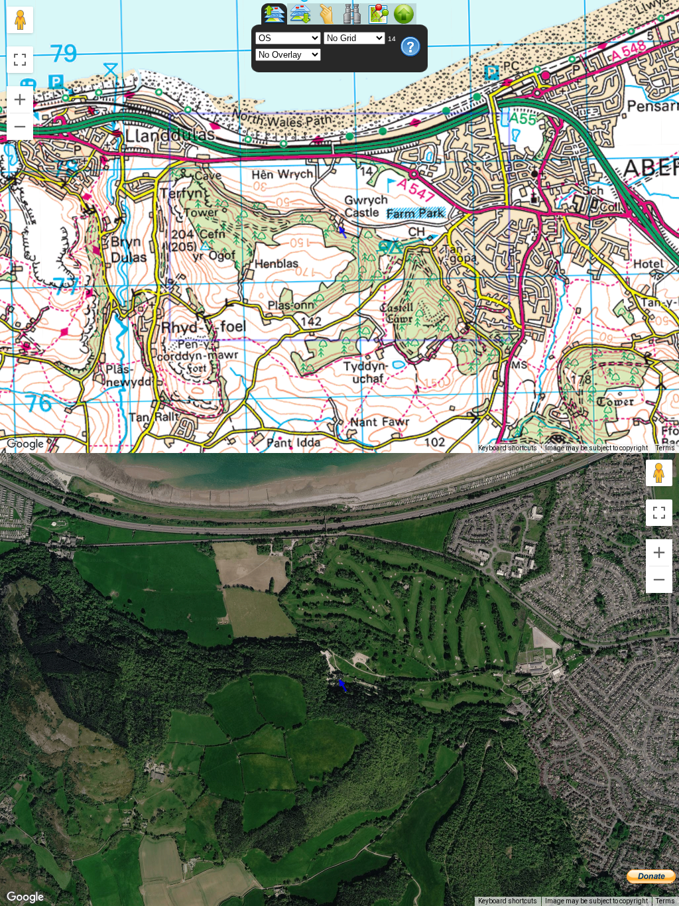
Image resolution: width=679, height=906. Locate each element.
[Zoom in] (20, 99)
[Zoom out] (20, 126)
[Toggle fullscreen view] (20, 59)
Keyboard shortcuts (507, 448)
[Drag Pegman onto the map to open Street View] (20, 20)
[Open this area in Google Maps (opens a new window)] (25, 444)
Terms (665, 448)
